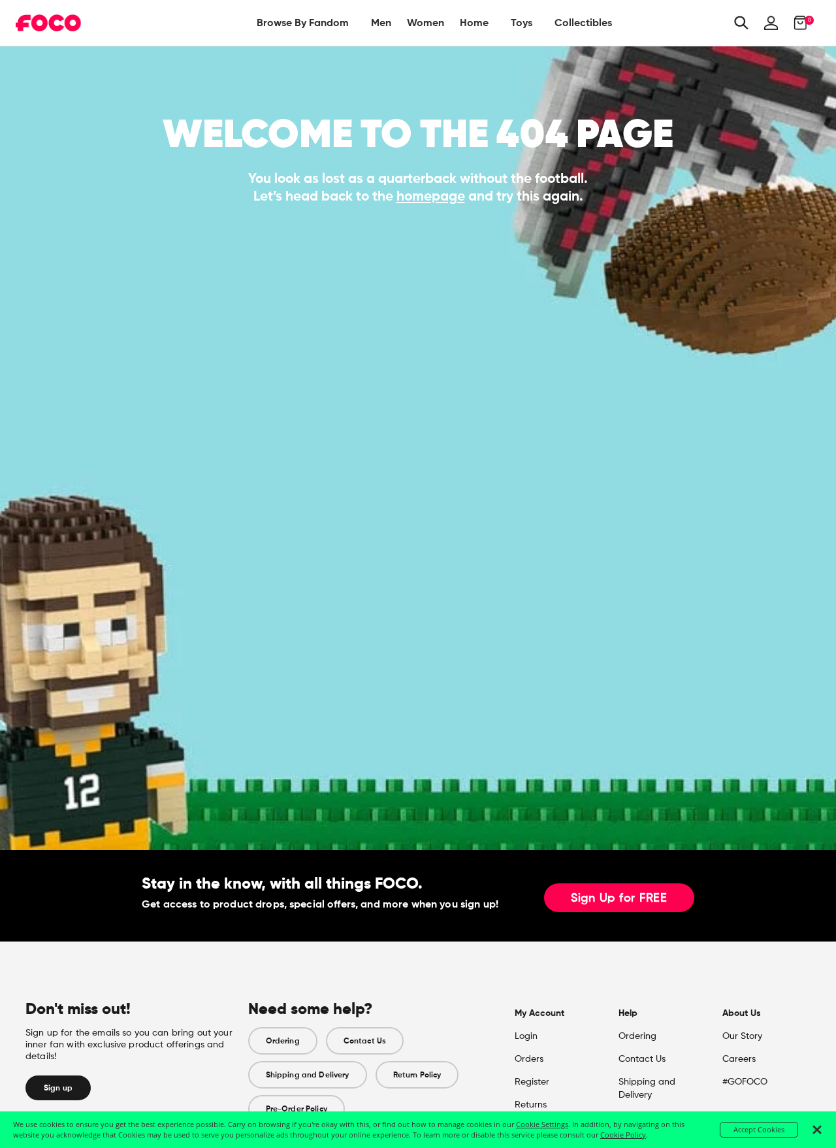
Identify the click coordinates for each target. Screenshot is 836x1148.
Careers (739, 1059)
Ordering (283, 1040)
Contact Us (365, 1040)
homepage (430, 196)
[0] (796, 23)
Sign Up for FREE (619, 898)
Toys (521, 22)
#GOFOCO (744, 1082)
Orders (529, 1059)
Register (532, 1082)
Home (474, 22)
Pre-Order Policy (296, 1108)
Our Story (742, 1036)
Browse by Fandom (303, 22)
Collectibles (583, 22)
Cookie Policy (623, 1135)
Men (381, 22)
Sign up (58, 1087)
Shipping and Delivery (307, 1074)
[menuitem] (302, 22)
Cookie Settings (542, 1124)
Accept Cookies (758, 1129)
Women (425, 22)
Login (526, 1036)
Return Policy (417, 1074)
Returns (531, 1104)
